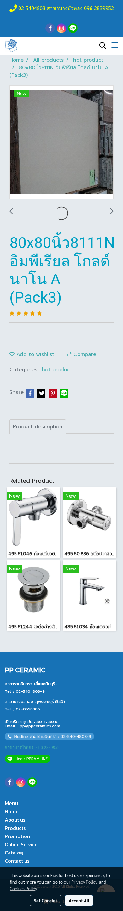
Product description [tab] (37, 427)
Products (15, 828)
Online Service (21, 844)
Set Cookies (45, 900)
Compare (84, 354)
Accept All (79, 900)
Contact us (17, 861)
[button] (100, 45)
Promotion (17, 836)
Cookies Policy (23, 888)
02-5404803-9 (30, 691)
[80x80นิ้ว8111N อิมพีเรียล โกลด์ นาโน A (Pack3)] (61, 142)
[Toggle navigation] (115, 45)
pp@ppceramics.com (40, 726)
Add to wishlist (34, 354)
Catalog (14, 852)
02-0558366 (28, 709)
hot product (57, 369)
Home (12, 811)
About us (15, 820)
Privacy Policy (84, 881)
